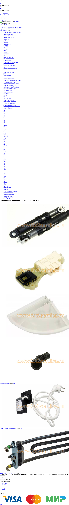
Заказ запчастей (4, 488)
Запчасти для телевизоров (5, 102)
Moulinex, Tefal (6, 46)
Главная (1, 30)
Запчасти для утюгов (6, 99)
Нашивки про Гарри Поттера (7, 198)
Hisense (5, 141)
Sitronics (5, 169)
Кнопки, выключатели (7, 104)
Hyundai (5, 137)
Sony (4, 165)
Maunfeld (5, 151)
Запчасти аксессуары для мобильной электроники (9, 105)
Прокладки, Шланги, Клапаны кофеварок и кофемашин (11, 83)
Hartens (4, 142)
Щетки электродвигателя (7, 93)
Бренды (3, 487)
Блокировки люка (6, 49)
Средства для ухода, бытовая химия (8, 57)
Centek (4, 121)
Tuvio (4, 178)
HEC (4, 143)
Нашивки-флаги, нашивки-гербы (8, 197)
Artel (4, 115)
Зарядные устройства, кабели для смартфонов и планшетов (12, 106)
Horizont (5, 138)
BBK (4, 116)
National (5, 153)
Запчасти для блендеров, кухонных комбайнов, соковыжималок (12, 32)
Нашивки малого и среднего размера (9, 194)
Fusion (4, 132)
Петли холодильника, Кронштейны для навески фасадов (11, 62)
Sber (4, 172)
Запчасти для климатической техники (9, 84)
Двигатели (5, 73)
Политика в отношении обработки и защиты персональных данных (11, 490)
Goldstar (5, 134)
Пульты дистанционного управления (7, 109)
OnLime (5, 156)
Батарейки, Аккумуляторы (7, 187)
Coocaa (4, 120)
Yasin (4, 183)
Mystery (5, 150)
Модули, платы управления (7, 98)
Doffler (4, 128)
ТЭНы (4, 55)
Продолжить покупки (3, 6)
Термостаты (5, 95)
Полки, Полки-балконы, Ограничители (9, 63)
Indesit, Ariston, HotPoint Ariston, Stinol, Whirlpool (10, 68)
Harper (4, 139)
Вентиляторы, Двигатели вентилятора (9, 37)
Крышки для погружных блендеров (8, 35)
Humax (4, 140)
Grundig (5, 133)
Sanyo (4, 168)
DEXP (4, 122)
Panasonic (5, 159)
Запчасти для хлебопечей (7, 59)
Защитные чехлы (6, 189)
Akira (4, 112)
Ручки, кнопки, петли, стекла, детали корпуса (10, 88)
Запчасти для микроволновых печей (8, 36)
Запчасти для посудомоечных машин (9, 56)
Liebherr (5, 71)
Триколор (5, 184)
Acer (4, 110)
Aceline (4, 114)
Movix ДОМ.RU (6, 152)
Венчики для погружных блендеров (8, 34)
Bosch (4, 33)
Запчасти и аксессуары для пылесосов (9, 72)
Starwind (5, 173)
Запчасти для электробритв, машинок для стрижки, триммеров (12, 80)
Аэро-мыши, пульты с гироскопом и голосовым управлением (12, 185)
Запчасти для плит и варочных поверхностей (10, 85)
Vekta (4, 180)
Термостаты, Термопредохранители (8, 92)
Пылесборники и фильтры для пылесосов (9, 78)
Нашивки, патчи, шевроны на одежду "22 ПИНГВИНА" (9, 191)
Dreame (5, 127)
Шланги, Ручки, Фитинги (7, 75)
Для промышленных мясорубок (8, 44)
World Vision (5, 182)
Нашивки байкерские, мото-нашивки (9, 196)
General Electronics (6, 136)
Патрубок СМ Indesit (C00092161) (5, 383)
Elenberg (5, 129)
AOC (4, 113)
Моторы (5, 97)
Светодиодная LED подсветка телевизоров (9, 103)
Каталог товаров (5, 30)
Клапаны (5, 50)
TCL (4, 177)
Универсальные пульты (7, 190)
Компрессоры (5, 61)
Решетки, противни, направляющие (8, 89)
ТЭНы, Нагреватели (6, 91)
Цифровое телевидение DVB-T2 (8, 108)
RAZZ (4, 164)
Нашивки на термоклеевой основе (8, 192)
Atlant (4, 67)
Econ (4, 130)
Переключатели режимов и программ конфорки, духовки (11, 87)
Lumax (4, 149)
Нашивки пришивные (7, 193)
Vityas (4, 179)
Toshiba (5, 175)
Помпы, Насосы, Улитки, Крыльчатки (9, 58)
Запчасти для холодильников (7, 60)
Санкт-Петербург (5, 13)
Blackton (5, 117)
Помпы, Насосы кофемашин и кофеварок (9, 82)
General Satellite (6, 135)
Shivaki (4, 166)
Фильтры (5, 79)
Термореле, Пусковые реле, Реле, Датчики (9, 65)
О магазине (3, 482)
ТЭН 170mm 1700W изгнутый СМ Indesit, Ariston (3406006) (8, 473)
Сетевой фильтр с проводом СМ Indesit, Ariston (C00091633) (8, 428)
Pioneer (4, 160)
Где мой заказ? (2, 29)
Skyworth (5, 171)
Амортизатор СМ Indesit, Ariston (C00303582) (6, 247)
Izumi (4, 144)
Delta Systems (5, 125)
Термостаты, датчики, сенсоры (8, 90)
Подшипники (5, 52)
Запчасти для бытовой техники (6, 31)
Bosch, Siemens (6, 45)
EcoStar (5, 131)
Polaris (4, 47)
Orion (4, 155)
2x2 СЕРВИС (2, 1)
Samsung (5, 70)
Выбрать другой (6, 14)
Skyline (4, 174)
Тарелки (5, 40)
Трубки (5, 74)
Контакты (3, 489)
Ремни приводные (6, 53)
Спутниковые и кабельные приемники (9, 188)
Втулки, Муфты (6, 41)
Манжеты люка (6, 51)
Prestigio (5, 161)
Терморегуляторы (6, 64)
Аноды (4, 94)
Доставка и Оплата (4, 483)
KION (4, 147)
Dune (4, 126)
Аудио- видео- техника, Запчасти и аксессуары (8, 107)
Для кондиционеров (6, 186)
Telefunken (5, 176)
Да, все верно (2, 14)
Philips (4, 158)
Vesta (4, 181)
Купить (17, 247)
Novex (4, 154)
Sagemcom (5, 170)
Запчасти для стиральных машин (8, 48)
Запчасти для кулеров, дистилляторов (9, 100)
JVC (4, 146)
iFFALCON (5, 145)
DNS (4, 123)
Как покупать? (4, 484)
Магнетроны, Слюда (6, 39)
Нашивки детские (6, 195)
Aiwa (4, 111)
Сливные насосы (6, 54)
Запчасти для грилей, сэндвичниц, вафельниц (10, 101)
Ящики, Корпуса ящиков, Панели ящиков (9, 66)
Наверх (1, 504)
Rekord (4, 163)
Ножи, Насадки (6, 42)
